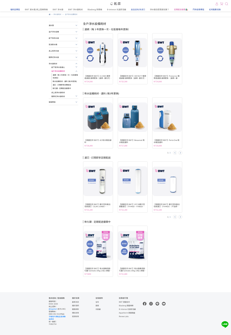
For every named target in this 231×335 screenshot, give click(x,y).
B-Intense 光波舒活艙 (127, 309)
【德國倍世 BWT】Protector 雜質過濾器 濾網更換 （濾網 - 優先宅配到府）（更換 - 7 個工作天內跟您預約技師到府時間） (167, 77)
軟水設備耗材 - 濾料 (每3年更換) (65, 81)
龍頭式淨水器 (54, 57)
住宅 (97, 302)
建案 (97, 305)
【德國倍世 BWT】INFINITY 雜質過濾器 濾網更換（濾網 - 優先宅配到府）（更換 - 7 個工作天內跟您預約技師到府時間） (132, 77)
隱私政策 (75, 313)
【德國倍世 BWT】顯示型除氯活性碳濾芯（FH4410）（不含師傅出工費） (167, 205)
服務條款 (75, 309)
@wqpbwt (53, 309)
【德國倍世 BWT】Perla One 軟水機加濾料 (166, 141)
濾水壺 (51, 25)
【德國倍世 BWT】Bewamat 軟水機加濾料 (132, 141)
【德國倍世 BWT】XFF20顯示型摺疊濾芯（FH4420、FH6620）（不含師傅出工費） (132, 205)
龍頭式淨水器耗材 (58, 96)
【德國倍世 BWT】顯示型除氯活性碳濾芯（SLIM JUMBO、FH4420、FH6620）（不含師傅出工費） (97, 205)
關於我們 (75, 305)
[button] (175, 153)
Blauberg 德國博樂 (126, 305)
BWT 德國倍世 (124, 302)
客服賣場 (52, 102)
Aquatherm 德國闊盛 (127, 313)
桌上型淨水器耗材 (58, 92)
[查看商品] (94, 53)
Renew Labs (124, 316)
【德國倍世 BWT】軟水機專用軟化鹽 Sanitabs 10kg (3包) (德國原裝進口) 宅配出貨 (132, 269)
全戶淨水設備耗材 (58, 71)
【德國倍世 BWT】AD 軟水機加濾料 (97, 141)
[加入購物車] (101, 53)
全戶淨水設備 (54, 31)
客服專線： (53, 311)
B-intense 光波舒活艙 (116, 9)
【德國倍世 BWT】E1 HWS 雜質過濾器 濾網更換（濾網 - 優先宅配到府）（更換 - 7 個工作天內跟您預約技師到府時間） (98, 77)
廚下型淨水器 (54, 38)
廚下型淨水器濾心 (58, 67)
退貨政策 (75, 316)
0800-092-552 (54, 314)
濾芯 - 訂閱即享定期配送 (62, 85)
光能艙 (98, 309)
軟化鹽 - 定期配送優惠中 (62, 88)
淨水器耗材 (53, 63)
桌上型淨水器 (54, 51)
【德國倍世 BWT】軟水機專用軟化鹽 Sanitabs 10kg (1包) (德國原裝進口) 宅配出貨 (97, 269)
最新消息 (75, 302)
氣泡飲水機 (53, 44)
